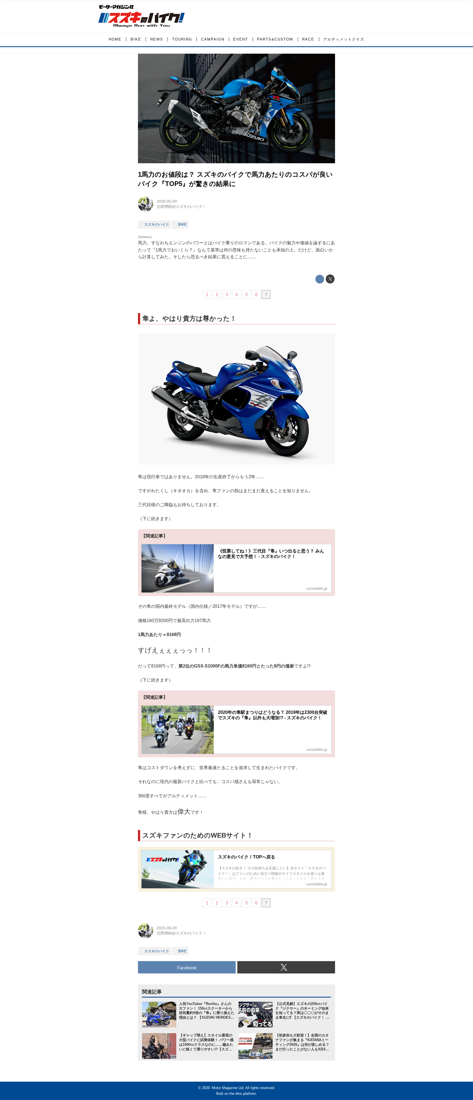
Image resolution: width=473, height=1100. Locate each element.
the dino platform (242, 1094)
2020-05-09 (167, 201)
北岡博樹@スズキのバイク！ (181, 206)
